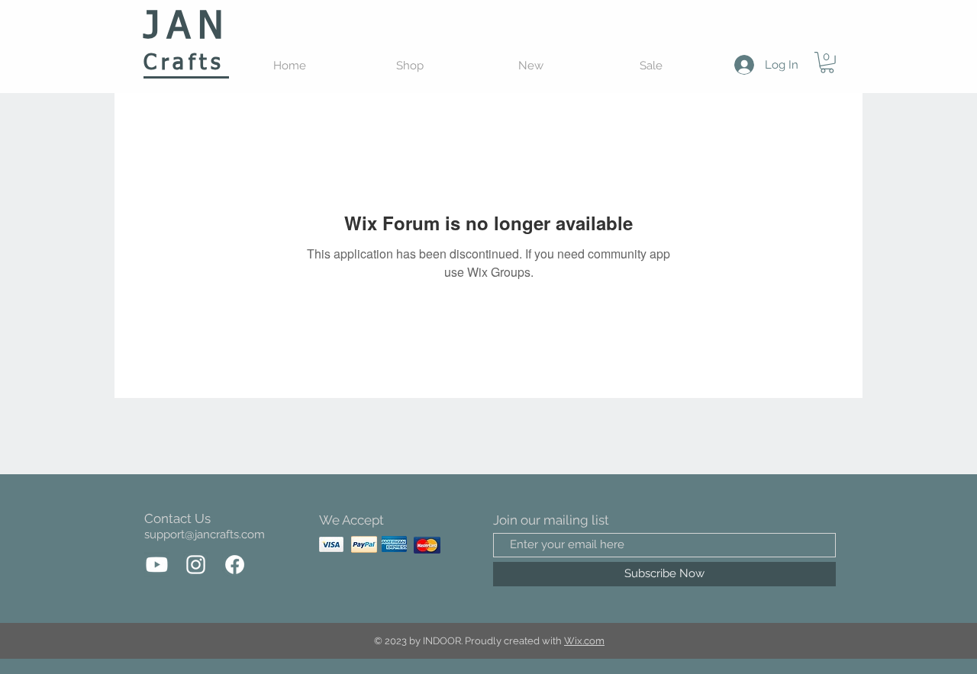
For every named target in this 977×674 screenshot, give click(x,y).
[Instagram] (195, 564)
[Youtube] (156, 564)
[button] (827, 62)
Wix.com (584, 641)
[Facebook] (234, 564)
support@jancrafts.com (204, 534)
